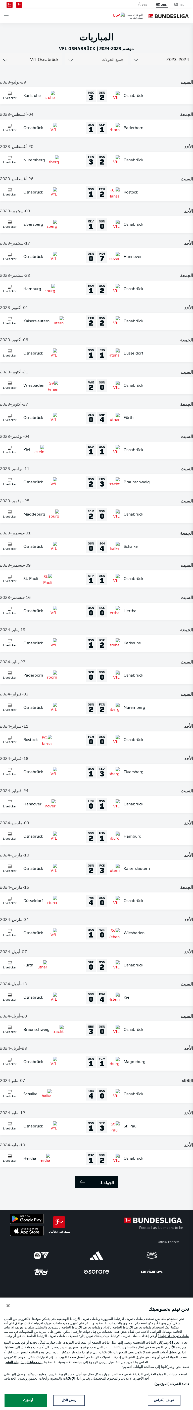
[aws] (152, 1255)
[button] (6, 16)
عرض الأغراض (164, 1400)
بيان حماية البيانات (32, 1362)
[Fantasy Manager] (10, 4)
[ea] (41, 1255)
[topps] (41, 1271)
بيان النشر (12, 1362)
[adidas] (96, 1255)
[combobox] (162, 60)
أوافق (29, 1400)
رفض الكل (69, 1400)
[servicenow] (152, 1271)
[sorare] (96, 1271)
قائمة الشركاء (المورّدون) (172, 1384)
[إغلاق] (8, 1305)
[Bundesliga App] (19, 4)
